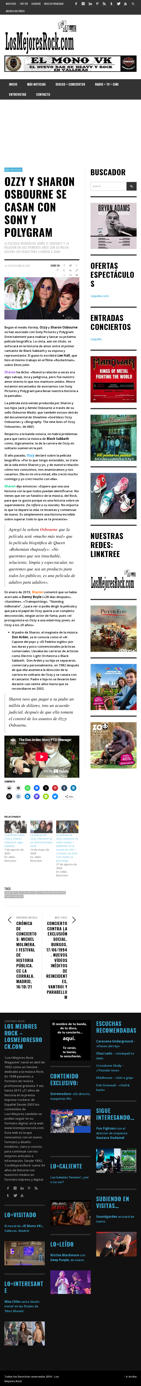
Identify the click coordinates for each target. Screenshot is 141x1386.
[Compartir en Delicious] (76, 270)
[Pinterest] (97, 3)
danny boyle (11, 892)
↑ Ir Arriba (130, 1376)
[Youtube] (125, 3)
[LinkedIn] (90, 3)
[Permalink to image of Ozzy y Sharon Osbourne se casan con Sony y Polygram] (41, 298)
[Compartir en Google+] (76, 265)
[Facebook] (76, 3)
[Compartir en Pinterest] (57, 270)
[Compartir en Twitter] (70, 265)
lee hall (23, 892)
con (67, 1255)
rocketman (59, 892)
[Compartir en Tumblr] (64, 270)
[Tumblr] (111, 3)
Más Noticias (13, 170)
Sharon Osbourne (14, 896)
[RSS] (104, 3)
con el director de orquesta (111, 1133)
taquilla (96, 339)
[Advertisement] (70, 133)
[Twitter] (118, 3)
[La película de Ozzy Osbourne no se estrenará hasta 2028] (41, 827)
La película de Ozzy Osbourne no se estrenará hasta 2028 (41, 840)
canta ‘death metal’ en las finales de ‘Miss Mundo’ (21, 1306)
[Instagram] (83, 3)
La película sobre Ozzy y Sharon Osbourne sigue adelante (14, 840)
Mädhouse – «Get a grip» (115, 1078)
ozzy (32, 892)
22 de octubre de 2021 (19, 265)
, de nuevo (67, 1260)
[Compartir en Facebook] (64, 265)
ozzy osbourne (44, 892)
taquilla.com (100, 296)
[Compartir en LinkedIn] (70, 270)
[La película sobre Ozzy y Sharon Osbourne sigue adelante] (15, 827)
